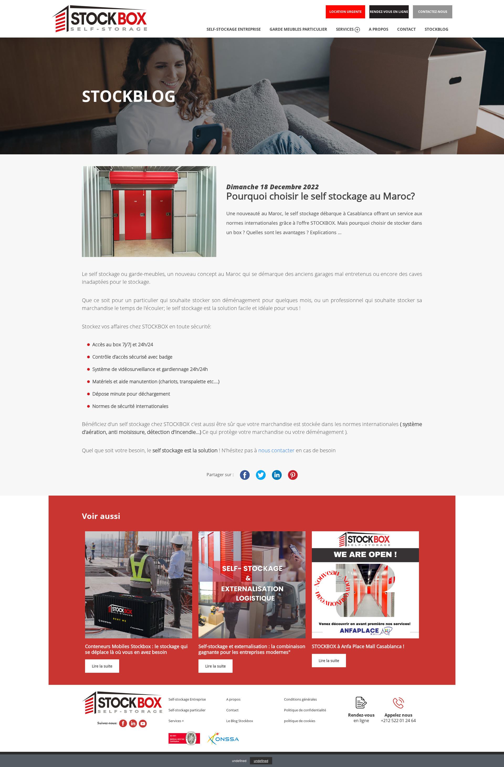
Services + (176, 720)
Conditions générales (300, 699)
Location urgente (345, 11)
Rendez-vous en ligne (389, 11)
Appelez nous (398, 717)
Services (345, 29)
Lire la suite (102, 666)
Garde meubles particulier (298, 29)
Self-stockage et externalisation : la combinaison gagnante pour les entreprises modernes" (251, 649)
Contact (406, 29)
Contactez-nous (432, 11)
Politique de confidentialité (305, 710)
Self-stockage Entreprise (187, 699)
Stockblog (436, 29)
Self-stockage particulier (187, 710)
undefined (261, 760)
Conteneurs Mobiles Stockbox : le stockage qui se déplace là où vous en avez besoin (136, 649)
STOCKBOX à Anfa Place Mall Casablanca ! (358, 646)
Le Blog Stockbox (239, 720)
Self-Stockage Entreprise (234, 29)
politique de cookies (299, 720)
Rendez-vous (361, 717)
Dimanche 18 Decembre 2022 (272, 186)
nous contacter (276, 450)
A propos (378, 29)
